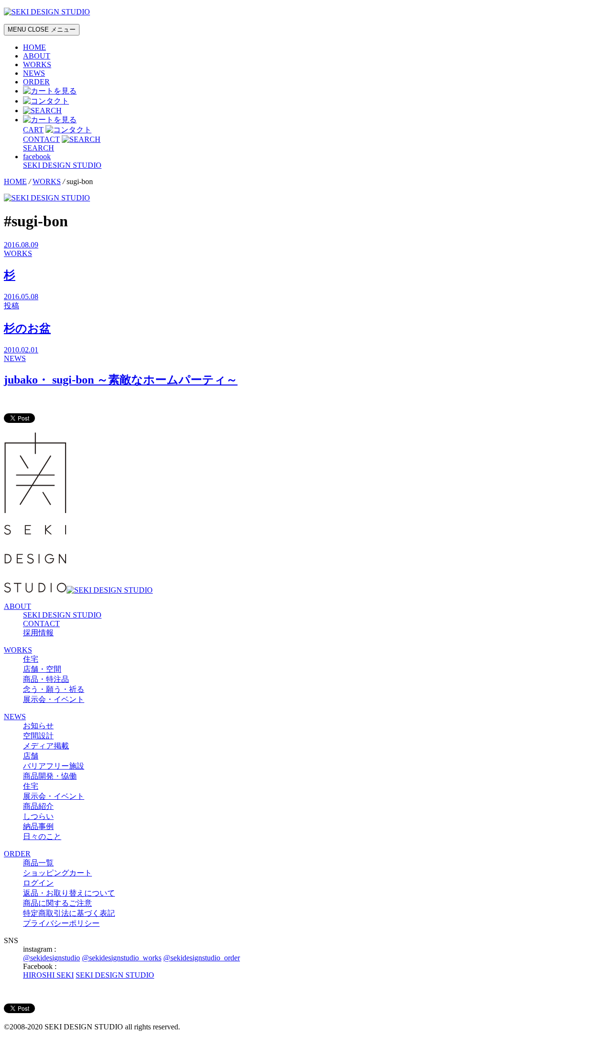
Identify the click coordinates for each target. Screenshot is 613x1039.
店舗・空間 (42, 669)
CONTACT (41, 623)
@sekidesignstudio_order (201, 958)
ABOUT (36, 56)
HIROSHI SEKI (48, 975)
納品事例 (38, 826)
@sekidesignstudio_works (121, 958)
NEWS (34, 73)
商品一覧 (38, 863)
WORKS (37, 64)
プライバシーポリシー (61, 923)
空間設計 (38, 736)
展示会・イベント (53, 699)
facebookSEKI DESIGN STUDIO (62, 160)
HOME (34, 47)
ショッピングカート (57, 873)
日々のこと (42, 836)
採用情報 (38, 633)
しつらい (38, 816)
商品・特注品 (46, 679)
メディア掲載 (46, 746)
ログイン (38, 883)
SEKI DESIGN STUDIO (62, 615)
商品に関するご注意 (57, 903)
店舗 (30, 756)
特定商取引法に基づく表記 (69, 913)
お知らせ (38, 726)
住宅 (30, 659)
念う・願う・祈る (53, 689)
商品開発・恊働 (50, 776)
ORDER (36, 82)
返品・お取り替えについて (69, 893)
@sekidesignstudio (51, 958)
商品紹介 (38, 806)
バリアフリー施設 (53, 766)
